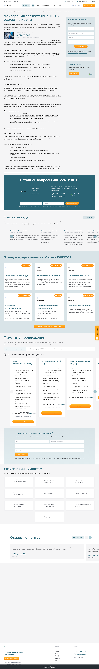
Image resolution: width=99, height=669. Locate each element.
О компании (7, 1)
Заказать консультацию (11, 658)
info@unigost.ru (71, 1)
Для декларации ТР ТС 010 (38, 349)
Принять (53, 667)
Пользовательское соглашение (12, 664)
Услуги (57, 651)
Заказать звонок (89, 5)
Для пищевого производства (15, 349)
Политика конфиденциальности (12, 662)
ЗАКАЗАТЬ (23, 421)
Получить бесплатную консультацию (49, 326)
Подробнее (73, 73)
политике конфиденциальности (77, 53)
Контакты (15, 1)
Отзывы (53, 5)
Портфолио (45, 5)
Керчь (93, 1)
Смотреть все (77, 537)
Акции (59, 5)
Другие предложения (61, 349)
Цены (38, 5)
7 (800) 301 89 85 (83, 1)
